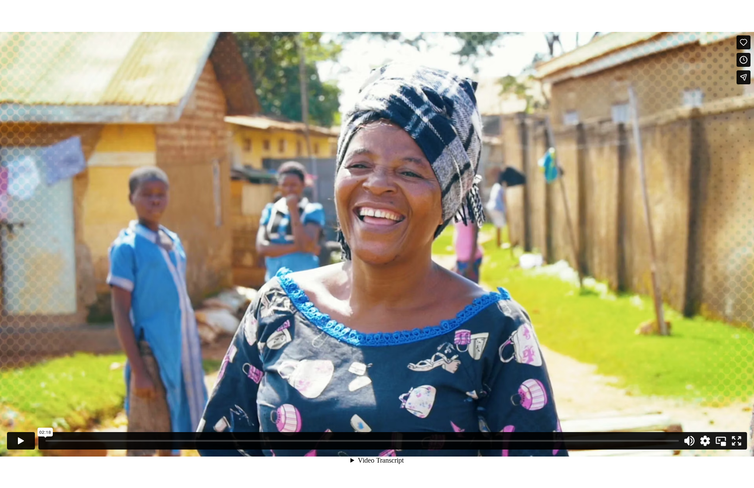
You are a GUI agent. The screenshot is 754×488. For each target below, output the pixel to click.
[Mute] (689, 441)
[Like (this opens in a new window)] (744, 42)
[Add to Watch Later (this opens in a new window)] (744, 60)
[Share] (744, 77)
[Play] (21, 441)
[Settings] (705, 441)
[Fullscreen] (737, 441)
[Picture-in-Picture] (721, 441)
